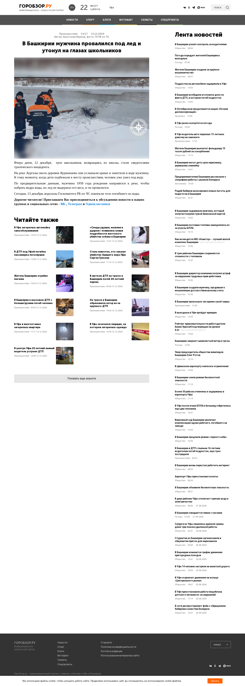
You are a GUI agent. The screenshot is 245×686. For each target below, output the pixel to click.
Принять (215, 681)
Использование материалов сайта (120, 655)
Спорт (61, 647)
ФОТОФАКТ (126, 19)
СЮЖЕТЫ (146, 19)
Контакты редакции (111, 651)
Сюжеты (62, 660)
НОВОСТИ (72, 19)
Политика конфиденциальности (118, 647)
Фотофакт (63, 655)
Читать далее (44, 235)
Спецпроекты (65, 664)
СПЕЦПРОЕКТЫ (170, 19)
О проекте (106, 642)
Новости (62, 642)
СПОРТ (90, 19)
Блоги (61, 651)
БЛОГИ (107, 19)
